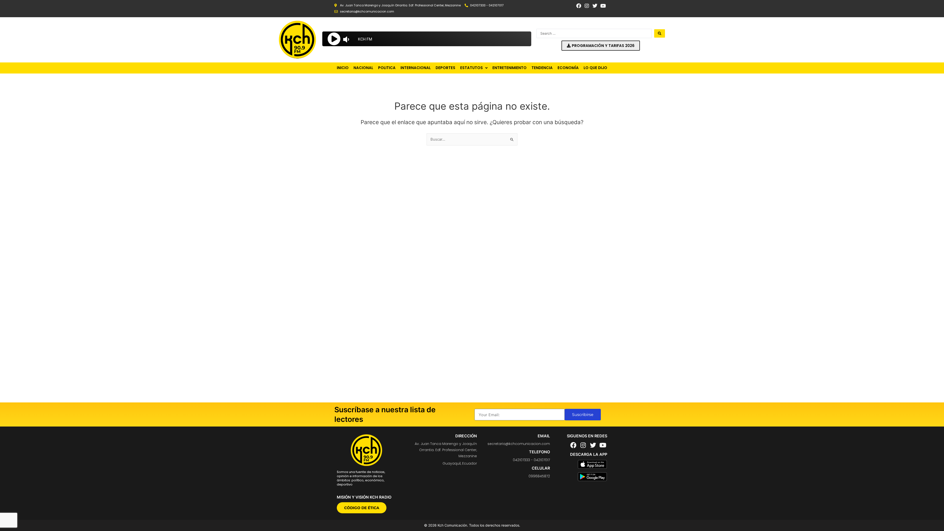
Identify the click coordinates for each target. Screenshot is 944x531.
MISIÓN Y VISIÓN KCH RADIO (364, 497)
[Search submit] (659, 33)
